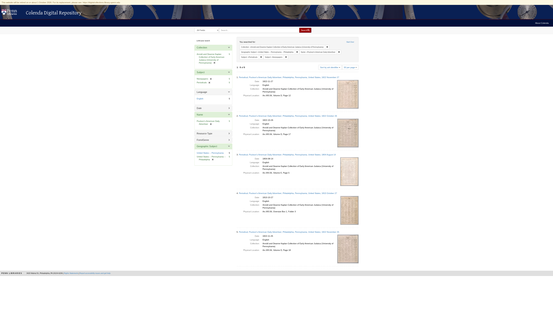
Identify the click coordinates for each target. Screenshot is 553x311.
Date (199, 108)
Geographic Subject (207, 146)
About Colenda (542, 23)
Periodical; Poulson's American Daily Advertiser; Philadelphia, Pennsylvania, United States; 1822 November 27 (289, 77)
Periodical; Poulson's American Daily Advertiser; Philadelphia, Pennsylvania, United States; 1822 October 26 (288, 116)
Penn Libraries (11, 273)
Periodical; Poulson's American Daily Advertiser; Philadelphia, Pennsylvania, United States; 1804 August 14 (287, 154)
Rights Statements (71, 273)
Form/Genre (203, 140)
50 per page (350, 67)
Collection (202, 47)
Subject (200, 72)
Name (200, 114)
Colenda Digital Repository (12, 12)
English (200, 98)
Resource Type (204, 133)
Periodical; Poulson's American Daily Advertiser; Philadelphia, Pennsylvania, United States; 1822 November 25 (289, 232)
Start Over (350, 42)
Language (202, 92)
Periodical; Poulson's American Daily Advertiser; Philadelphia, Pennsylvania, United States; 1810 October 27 (288, 193)
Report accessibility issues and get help (94, 273)
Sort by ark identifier (329, 67)
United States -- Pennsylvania (210, 153)
